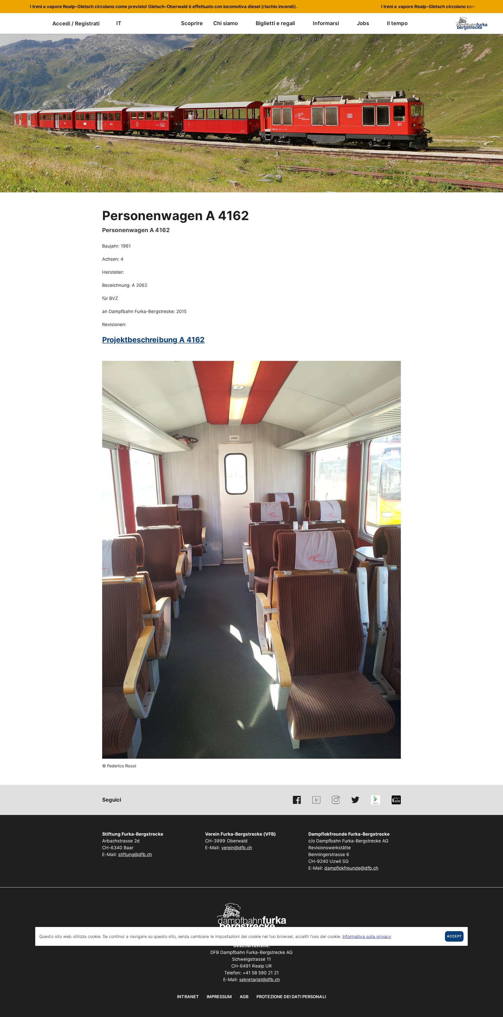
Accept (454, 936)
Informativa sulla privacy (366, 936)
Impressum (219, 996)
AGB (244, 996)
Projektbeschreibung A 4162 (153, 339)
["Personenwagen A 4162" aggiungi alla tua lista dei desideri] (395, 213)
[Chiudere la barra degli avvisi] (482, 6)
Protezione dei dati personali (291, 996)
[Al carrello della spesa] (40, 23)
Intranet (188, 996)
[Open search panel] (27, 23)
